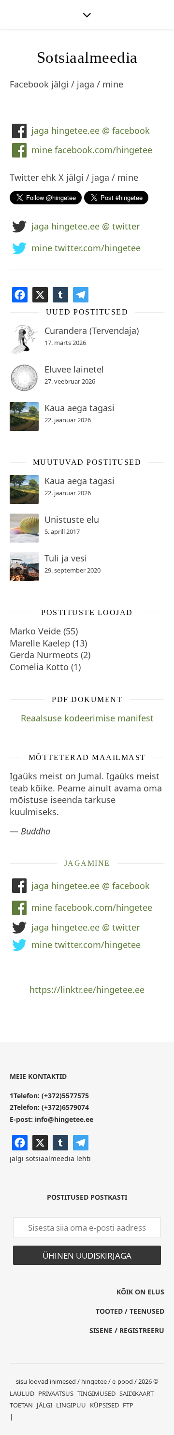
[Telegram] (81, 295)
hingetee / (96, 1381)
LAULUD (22, 1393)
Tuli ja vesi (65, 558)
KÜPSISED (104, 1405)
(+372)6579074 (65, 1107)
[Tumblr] (60, 295)
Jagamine (87, 863)
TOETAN (21, 1405)
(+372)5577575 (65, 1095)
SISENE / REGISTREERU (126, 1330)
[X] (40, 295)
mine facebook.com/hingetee (91, 150)
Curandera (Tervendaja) (91, 330)
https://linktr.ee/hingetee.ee (87, 989)
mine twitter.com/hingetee (86, 248)
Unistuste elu (71, 519)
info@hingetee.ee (64, 1119)
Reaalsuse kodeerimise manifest (87, 718)
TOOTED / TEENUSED (130, 1311)
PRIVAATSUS (55, 1393)
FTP (128, 1405)
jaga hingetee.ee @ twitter (85, 226)
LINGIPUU (71, 1405)
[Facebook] (20, 295)
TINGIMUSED (96, 1393)
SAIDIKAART (136, 1393)
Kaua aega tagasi (79, 408)
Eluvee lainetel (74, 369)
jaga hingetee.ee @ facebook (90, 130)
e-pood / (124, 1381)
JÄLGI (44, 1405)
